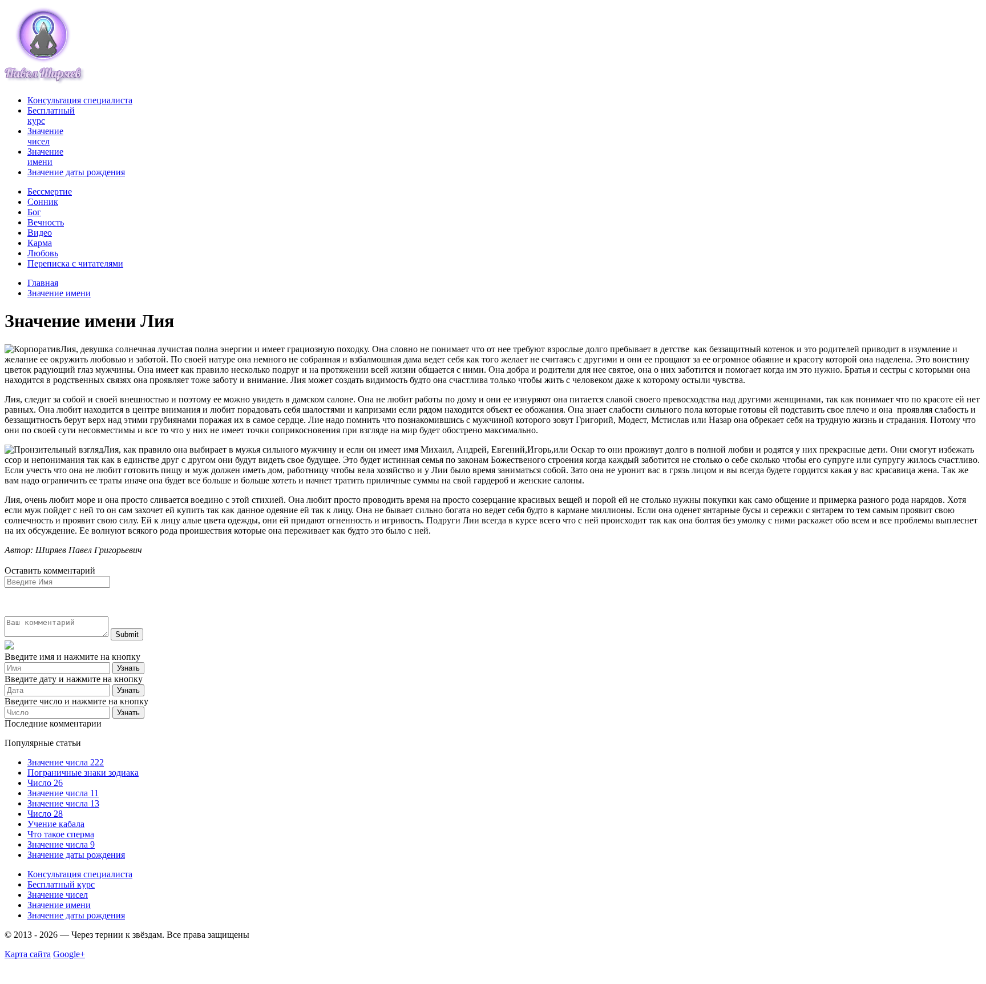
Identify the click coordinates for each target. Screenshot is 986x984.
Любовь (42, 253)
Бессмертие (49, 191)
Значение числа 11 (63, 793)
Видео (39, 232)
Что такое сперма (60, 834)
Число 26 (45, 783)
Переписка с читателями (75, 263)
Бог (34, 212)
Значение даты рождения (76, 172)
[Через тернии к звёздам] (44, 81)
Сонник (42, 202)
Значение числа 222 (65, 762)
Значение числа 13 (63, 803)
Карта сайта (28, 954)
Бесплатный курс (61, 884)
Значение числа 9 (61, 844)
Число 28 (45, 813)
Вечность (45, 222)
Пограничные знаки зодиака (83, 772)
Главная (42, 283)
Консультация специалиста (79, 100)
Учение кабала (55, 824)
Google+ (69, 954)
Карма (39, 243)
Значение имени (45, 157)
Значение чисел (45, 136)
